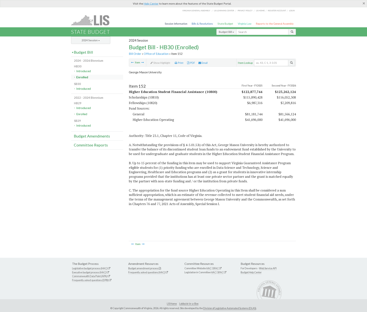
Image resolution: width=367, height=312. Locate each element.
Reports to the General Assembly (275, 23)
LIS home (260, 10)
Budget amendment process (143, 268)
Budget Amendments (92, 136)
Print (180, 62)
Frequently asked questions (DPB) (90, 280)
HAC (208, 268)
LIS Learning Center (224, 10)
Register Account (277, 10)
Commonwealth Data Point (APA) (89, 276)
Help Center (151, 3)
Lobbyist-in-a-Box (188, 303)
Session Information (176, 23)
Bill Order (135, 53)
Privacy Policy (245, 10)
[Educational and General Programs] (132, 62)
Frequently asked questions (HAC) (146, 272)
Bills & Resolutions (202, 23)
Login (292, 10)
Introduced (83, 71)
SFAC (216, 268)
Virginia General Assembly (196, 10)
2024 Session (90, 40)
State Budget (225, 23)
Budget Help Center (251, 272)
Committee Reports (91, 145)
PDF (192, 62)
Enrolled (82, 77)
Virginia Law (244, 23)
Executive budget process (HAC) (89, 272)
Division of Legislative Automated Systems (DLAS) (229, 308)
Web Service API (268, 268)
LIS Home (172, 303)
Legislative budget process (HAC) (89, 268)
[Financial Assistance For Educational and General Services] (142, 62)
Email (204, 62)
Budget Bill (225, 31)
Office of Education (156, 53)
